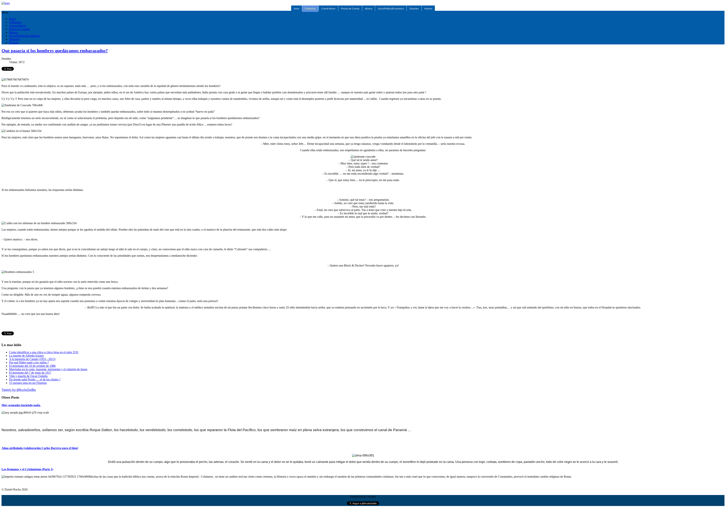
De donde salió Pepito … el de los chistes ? (34, 379)
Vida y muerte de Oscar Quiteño (28, 376)
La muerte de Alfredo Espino (26, 355)
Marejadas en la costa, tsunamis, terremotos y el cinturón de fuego (48, 369)
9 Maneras (310, 8)
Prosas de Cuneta (350, 8)
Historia (428, 8)
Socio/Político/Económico (391, 8)
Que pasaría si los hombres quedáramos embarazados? (55, 50)
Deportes (414, 8)
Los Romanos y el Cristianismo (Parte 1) (27, 469)
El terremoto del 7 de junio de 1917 (30, 372)
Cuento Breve (328, 8)
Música (368, 8)
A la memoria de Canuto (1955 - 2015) (32, 359)
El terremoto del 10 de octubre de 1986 (32, 365)
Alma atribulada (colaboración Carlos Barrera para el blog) (40, 448)
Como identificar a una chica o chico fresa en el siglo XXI (43, 352)
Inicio (296, 8)
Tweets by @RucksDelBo (19, 390)
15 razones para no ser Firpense (28, 382)
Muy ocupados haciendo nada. (21, 405)
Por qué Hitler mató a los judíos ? (29, 362)
